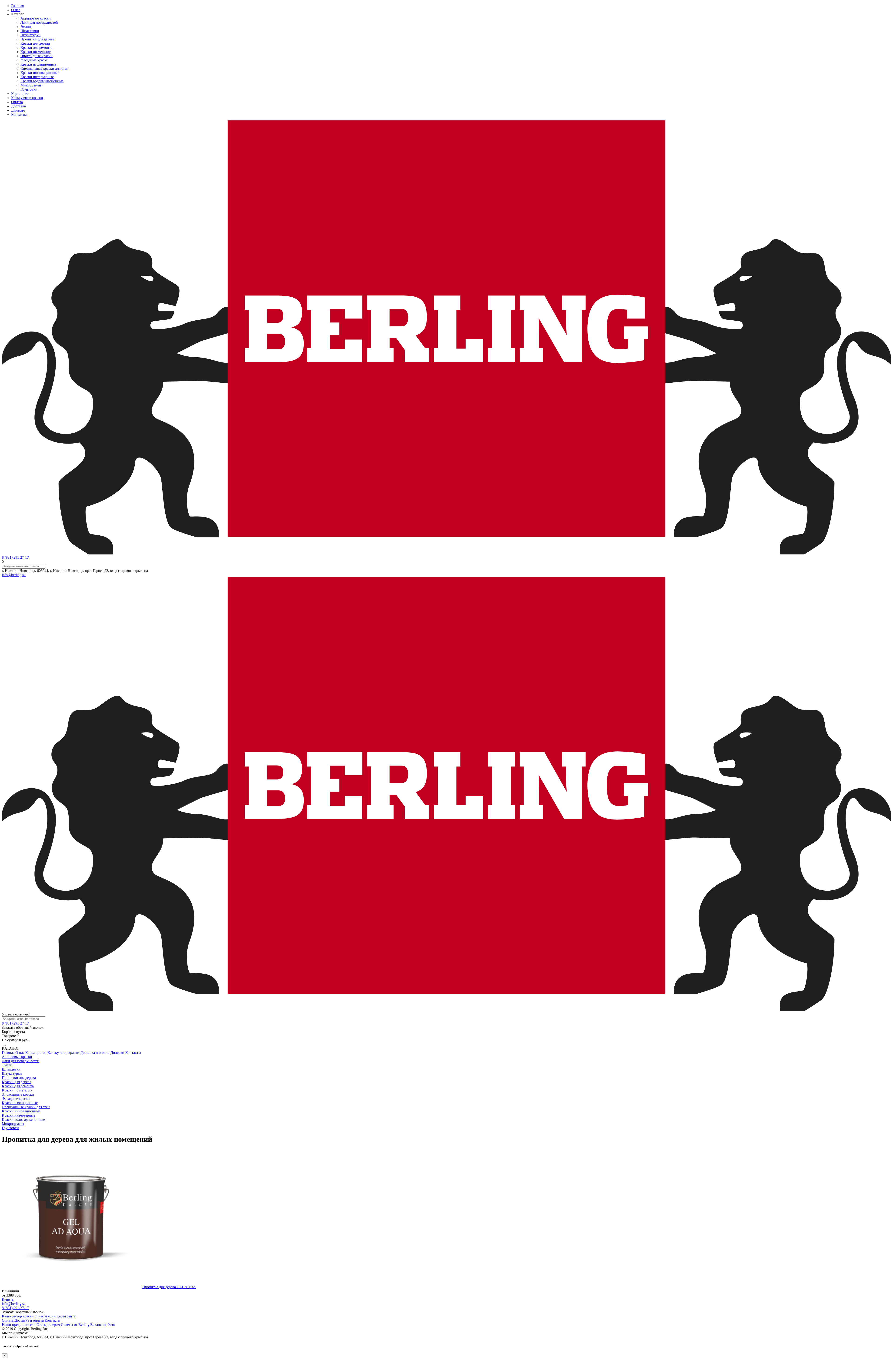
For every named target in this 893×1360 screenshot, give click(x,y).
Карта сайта (66, 1316)
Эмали (25, 27)
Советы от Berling (75, 1325)
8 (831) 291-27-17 (15, 557)
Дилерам (18, 110)
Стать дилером (48, 1325)
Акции (50, 1316)
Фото (111, 1325)
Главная (17, 6)
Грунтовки (28, 89)
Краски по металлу (35, 52)
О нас (15, 10)
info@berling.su (14, 575)
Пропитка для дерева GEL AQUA (169, 1287)
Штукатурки (30, 35)
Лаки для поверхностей (39, 22)
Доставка (18, 106)
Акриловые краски (35, 18)
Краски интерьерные (37, 77)
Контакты (19, 114)
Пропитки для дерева (37, 39)
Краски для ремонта (36, 48)
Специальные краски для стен (44, 68)
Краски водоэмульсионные (41, 81)
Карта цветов (21, 94)
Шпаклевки (29, 31)
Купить (7, 1299)
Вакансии (98, 1325)
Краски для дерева (35, 43)
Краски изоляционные (38, 64)
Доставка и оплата (95, 1053)
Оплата (17, 102)
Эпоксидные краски (36, 56)
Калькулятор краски (27, 98)
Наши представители (19, 1325)
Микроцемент (31, 85)
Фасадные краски (34, 60)
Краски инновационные (39, 73)
